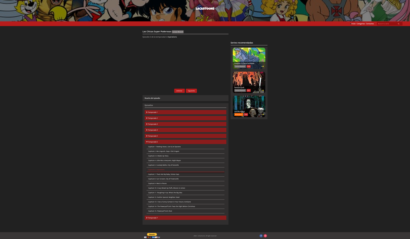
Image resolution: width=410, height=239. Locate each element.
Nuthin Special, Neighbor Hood (163, 197)
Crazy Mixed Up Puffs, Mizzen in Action (166, 188)
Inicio (353, 24)
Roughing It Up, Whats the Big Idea (165, 193)
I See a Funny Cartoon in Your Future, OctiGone (169, 202)
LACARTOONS (205, 9)
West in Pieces (157, 183)
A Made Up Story (158, 156)
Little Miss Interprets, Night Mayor (164, 160)
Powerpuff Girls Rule (160, 211)
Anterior (179, 91)
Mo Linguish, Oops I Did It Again (163, 151)
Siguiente (191, 91)
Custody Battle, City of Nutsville (163, 165)
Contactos (370, 24)
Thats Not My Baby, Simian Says (163, 174)
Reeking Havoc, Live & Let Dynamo (164, 147)
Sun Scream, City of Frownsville (163, 179)
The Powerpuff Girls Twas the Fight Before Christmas (171, 206)
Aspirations (156, 170)
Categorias (361, 24)
